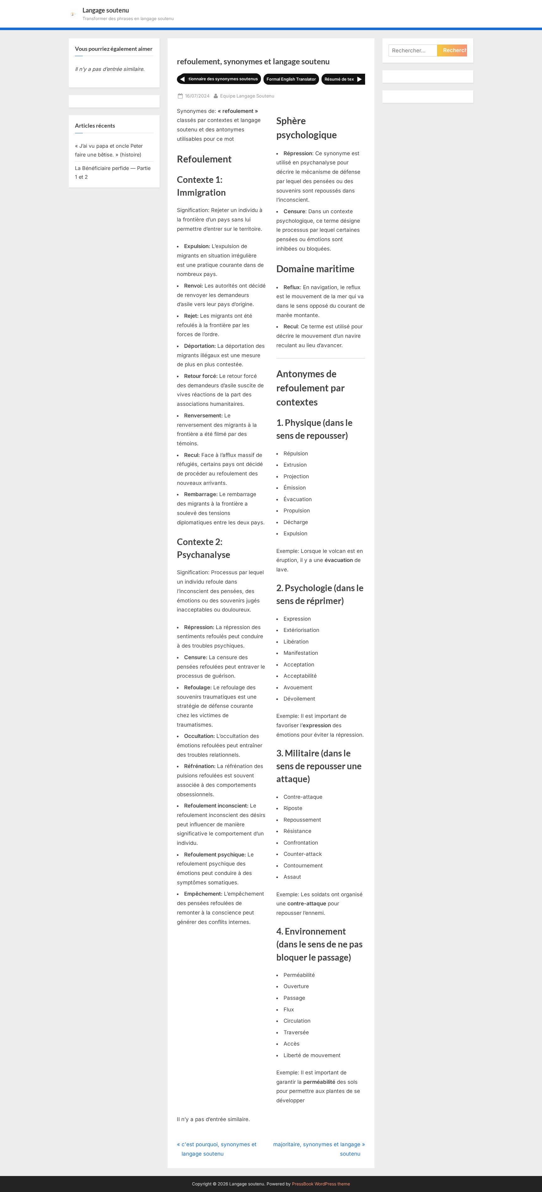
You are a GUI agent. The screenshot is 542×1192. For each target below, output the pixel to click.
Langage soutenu (105, 10)
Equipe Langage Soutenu (247, 95)
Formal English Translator (291, 79)
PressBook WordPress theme (321, 1183)
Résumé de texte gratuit (348, 79)
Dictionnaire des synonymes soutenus (220, 78)
